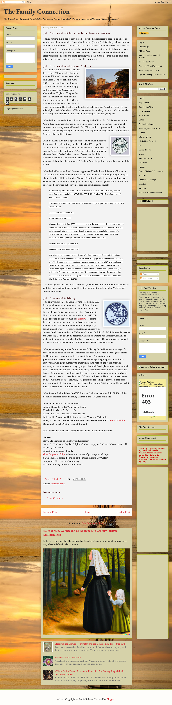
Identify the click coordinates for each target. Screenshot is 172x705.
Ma (140, 145)
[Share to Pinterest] (84, 479)
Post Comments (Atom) (93, 523)
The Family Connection (36, 11)
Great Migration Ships (54, 454)
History (142, 133)
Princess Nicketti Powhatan (68, 657)
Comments (147, 278)
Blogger (110, 699)
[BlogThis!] (77, 479)
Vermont (142, 188)
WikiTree (155, 417)
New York (143, 163)
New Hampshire (145, 158)
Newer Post (50, 512)
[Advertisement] (155, 508)
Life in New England (147, 141)
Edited (141, 120)
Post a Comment (55, 498)
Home (87, 512)
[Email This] (74, 479)
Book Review (144, 111)
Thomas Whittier (116, 420)
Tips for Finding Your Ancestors (152, 74)
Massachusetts (58, 483)
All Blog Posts (144, 51)
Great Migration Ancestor (149, 128)
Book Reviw (144, 115)
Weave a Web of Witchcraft (150, 66)
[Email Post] (68, 479)
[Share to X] (79, 479)
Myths (141, 154)
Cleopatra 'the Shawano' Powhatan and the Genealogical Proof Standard (90, 643)
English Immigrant (146, 124)
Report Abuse (146, 201)
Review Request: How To (149, 70)
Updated (142, 184)
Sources (142, 175)
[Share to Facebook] (82, 479)
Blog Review (144, 103)
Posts (144, 274)
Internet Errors (145, 137)
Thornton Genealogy (147, 180)
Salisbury (80, 318)
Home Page (144, 47)
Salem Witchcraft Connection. (151, 171)
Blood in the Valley (146, 62)
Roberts (142, 167)
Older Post (123, 512)
